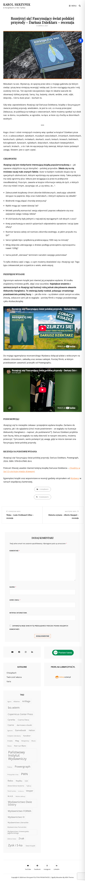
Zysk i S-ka (15, 845)
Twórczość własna (14, 677)
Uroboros (21, 791)
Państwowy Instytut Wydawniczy (17, 755)
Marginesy (25, 741)
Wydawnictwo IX (16, 817)
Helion (32, 730)
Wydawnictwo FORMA (19, 811)
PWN (24, 774)
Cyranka (11, 719)
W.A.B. (10, 796)
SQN (26, 781)
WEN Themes (69, 877)
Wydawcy (74, 478)
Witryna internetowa (18, 613)
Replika (19, 781)
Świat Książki (30, 846)
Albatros (17, 701)
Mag (17, 740)
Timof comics (11, 791)
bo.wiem (14, 707)
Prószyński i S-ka (12, 775)
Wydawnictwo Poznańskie (16, 827)
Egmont (10, 731)
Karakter (27, 735)
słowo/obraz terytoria (16, 786)
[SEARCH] (79, 5)
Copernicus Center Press (20, 714)
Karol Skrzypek (16, 4)
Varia (9, 681)
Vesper (29, 790)
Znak (21, 838)
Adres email (15, 600)
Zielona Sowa (11, 839)
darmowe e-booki (24, 725)
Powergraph (44, 497)
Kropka (10, 741)
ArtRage (26, 701)
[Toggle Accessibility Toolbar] (80, 40)
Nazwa (13, 587)
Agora (9, 702)
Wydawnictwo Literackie (18, 822)
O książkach (44, 489)
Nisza (9, 746)
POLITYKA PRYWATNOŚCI (41, 877)
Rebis (10, 780)
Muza (33, 741)
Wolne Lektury (20, 796)
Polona (9, 767)
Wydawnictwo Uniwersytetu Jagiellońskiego (18, 832)
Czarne (11, 725)
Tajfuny (28, 786)
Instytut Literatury (14, 736)
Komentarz (15, 551)
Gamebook (20, 730)
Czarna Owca (23, 719)
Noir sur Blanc (20, 745)
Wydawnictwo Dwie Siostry (20, 803)
